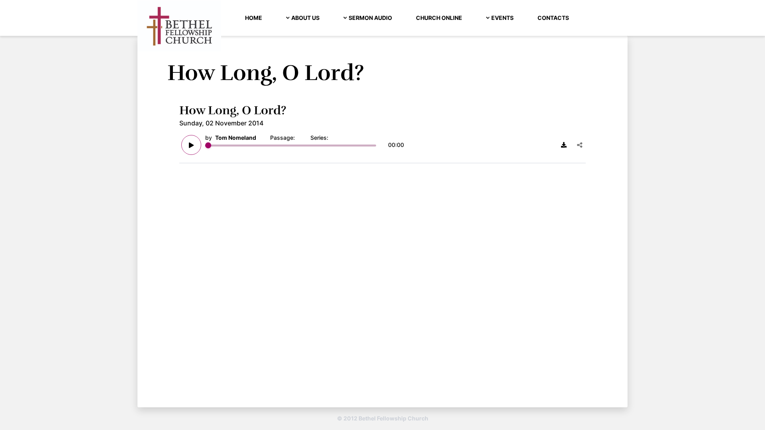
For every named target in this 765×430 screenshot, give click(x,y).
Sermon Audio (370, 17)
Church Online (439, 17)
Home (253, 17)
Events (502, 17)
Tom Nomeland (235, 137)
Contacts (553, 17)
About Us (305, 17)
